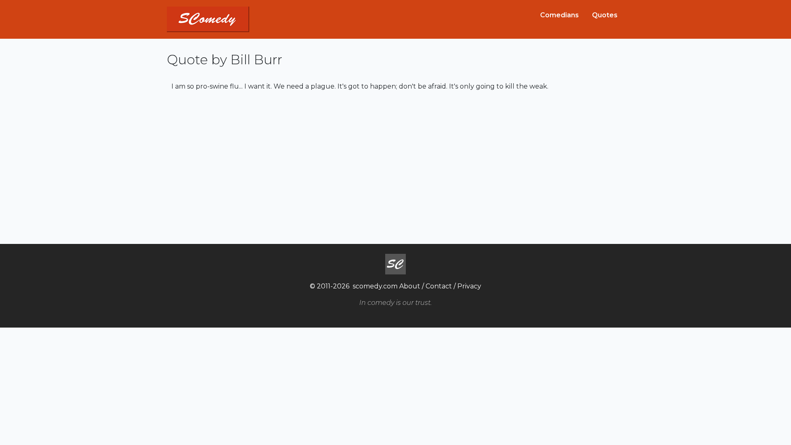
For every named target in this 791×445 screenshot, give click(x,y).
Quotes (605, 15)
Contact (439, 286)
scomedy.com (375, 286)
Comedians (559, 15)
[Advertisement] (395, 166)
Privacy (469, 286)
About (409, 286)
